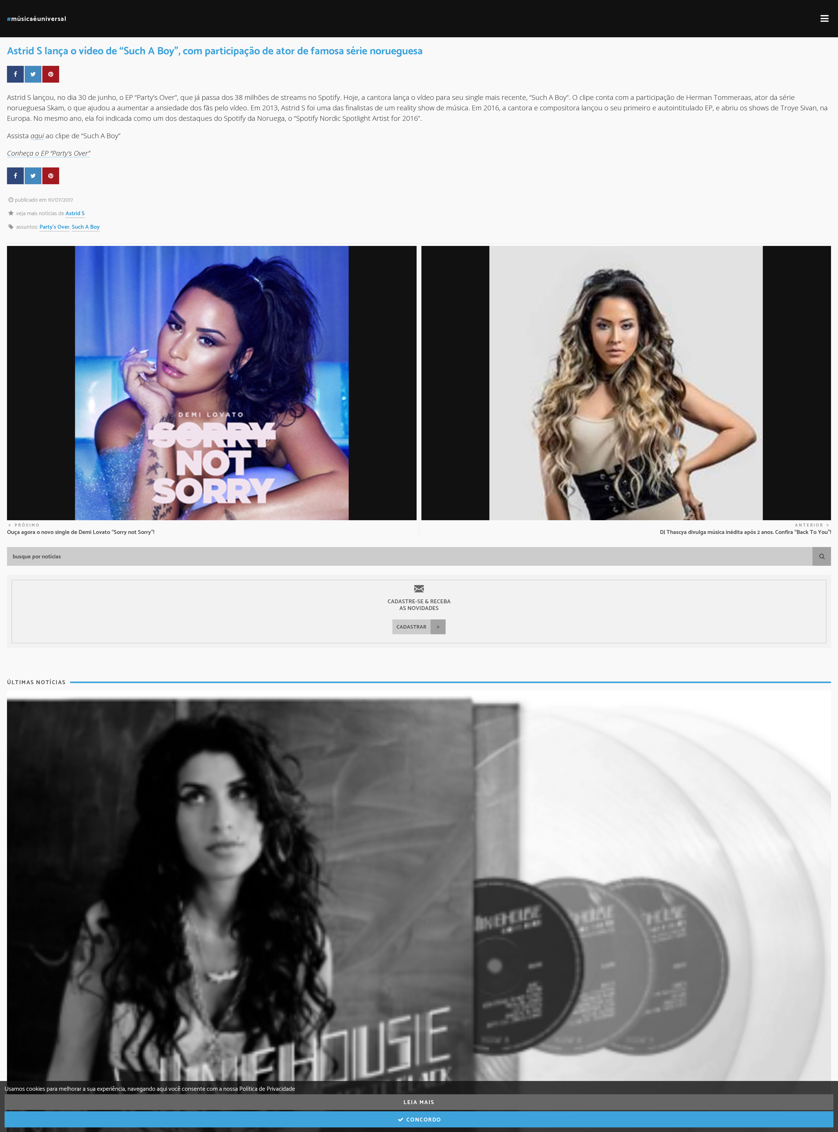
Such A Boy (86, 227)
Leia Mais (419, 1102)
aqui (37, 135)
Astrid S (75, 213)
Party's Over (54, 227)
